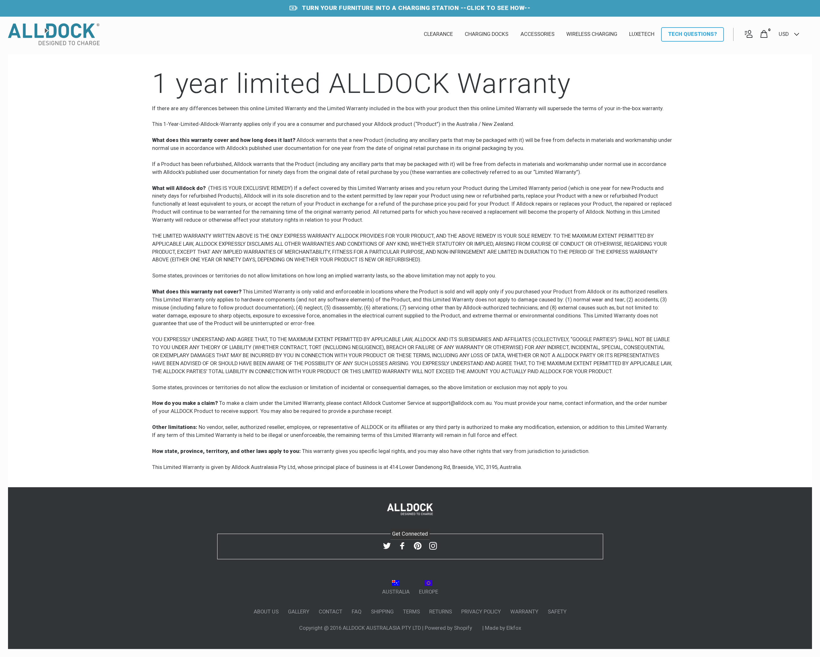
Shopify (463, 628)
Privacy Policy (481, 612)
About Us (266, 612)
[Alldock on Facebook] (402, 546)
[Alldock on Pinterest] (418, 546)
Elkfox (513, 628)
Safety (557, 612)
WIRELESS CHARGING (591, 34)
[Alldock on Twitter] (387, 546)
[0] (764, 34)
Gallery (298, 612)
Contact (330, 612)
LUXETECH (641, 34)
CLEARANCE (438, 34)
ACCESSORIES (537, 34)
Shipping (382, 612)
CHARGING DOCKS (486, 34)
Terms (411, 612)
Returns (440, 612)
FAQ (357, 612)
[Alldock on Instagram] (433, 546)
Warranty (524, 612)
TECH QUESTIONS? (692, 34)
